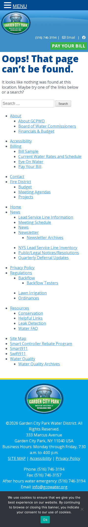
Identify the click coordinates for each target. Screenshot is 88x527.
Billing (16, 146)
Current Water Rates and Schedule (49, 156)
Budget (25, 187)
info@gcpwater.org (49, 487)
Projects (25, 197)
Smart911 (19, 348)
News (15, 212)
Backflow (26, 278)
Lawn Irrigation (32, 293)
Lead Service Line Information (45, 217)
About (15, 116)
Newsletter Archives (45, 237)
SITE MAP (17, 458)
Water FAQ (28, 328)
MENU (20, 6)
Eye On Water (30, 161)
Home (15, 207)
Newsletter (28, 232)
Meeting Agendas (34, 192)
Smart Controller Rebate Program (41, 343)
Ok (45, 520)
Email (70, 37)
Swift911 (18, 353)
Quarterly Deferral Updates (43, 257)
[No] (81, 509)
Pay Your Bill (68, 46)
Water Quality (22, 358)
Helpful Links (30, 318)
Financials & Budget (36, 131)
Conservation (30, 313)
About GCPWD (31, 121)
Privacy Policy (22, 267)
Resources (19, 308)
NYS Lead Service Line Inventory (47, 247)
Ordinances (28, 298)
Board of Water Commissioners (47, 126)
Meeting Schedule (34, 222)
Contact (17, 176)
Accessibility (21, 141)
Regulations (21, 272)
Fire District (20, 181)
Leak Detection (32, 323)
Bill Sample (28, 151)
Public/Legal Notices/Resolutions (48, 252)
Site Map (18, 338)
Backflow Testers (42, 283)
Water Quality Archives (39, 364)
